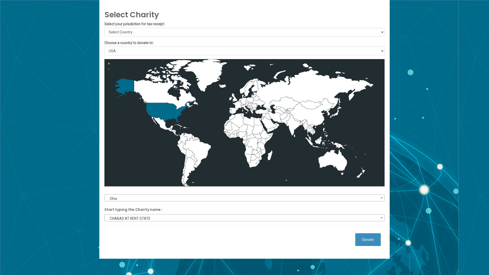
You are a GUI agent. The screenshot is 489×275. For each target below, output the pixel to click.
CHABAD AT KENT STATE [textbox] (130, 218)
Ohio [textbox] (113, 199)
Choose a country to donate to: (129, 43)
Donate (368, 240)
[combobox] (244, 197)
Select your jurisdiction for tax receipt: (134, 24)
